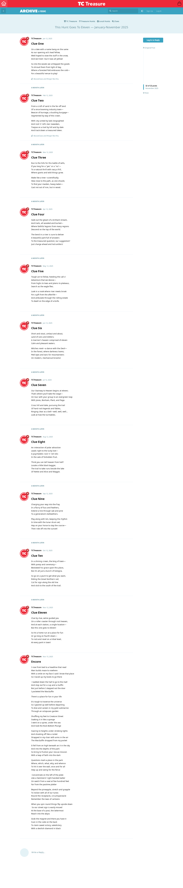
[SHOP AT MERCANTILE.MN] (179, 3)
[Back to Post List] (3, 10)
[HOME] (3, 3)
